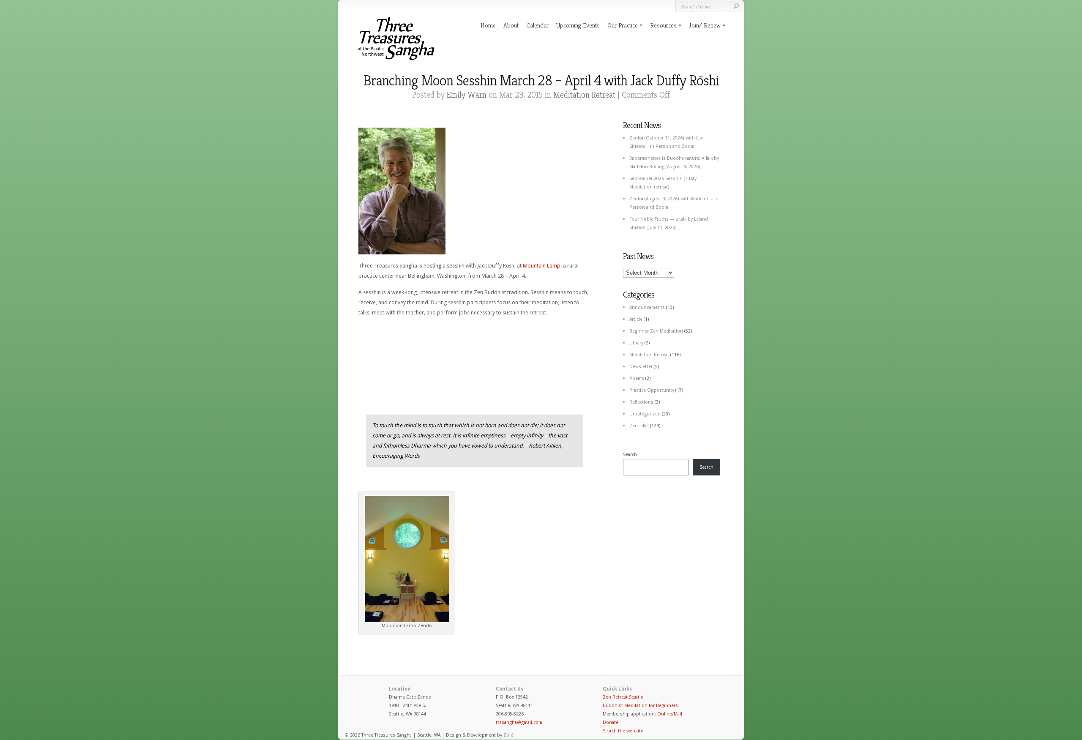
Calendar (537, 25)
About (511, 25)
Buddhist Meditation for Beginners (640, 705)
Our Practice (622, 25)
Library (636, 343)
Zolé (508, 735)
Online (664, 714)
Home (488, 25)
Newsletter (641, 366)
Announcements (647, 307)
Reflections (641, 402)
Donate (610, 722)
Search (630, 454)
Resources (663, 25)
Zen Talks (639, 426)
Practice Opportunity (651, 390)
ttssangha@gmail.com (519, 722)
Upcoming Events (578, 25)
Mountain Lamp (541, 265)
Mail (678, 714)
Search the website (623, 731)
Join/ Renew (705, 25)
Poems (636, 378)
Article (635, 319)
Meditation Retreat (584, 95)
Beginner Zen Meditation (656, 331)
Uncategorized (645, 414)
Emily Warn (466, 95)
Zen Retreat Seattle (623, 697)
